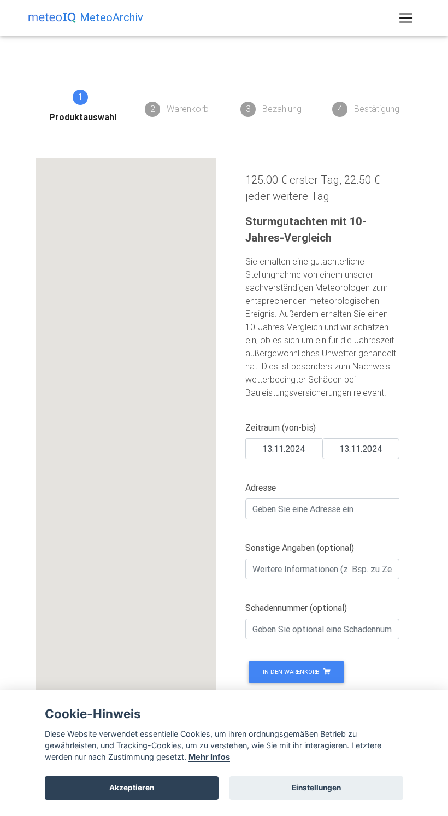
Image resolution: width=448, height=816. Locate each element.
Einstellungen (316, 787)
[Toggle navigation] (406, 18)
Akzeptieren (131, 787)
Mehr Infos (209, 756)
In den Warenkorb (292, 672)
